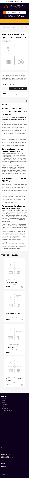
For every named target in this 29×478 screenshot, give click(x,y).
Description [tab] (4, 101)
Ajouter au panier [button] (22, 287)
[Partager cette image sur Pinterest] (14, 94)
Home (2, 27)
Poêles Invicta (12, 28)
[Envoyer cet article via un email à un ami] (16, 94)
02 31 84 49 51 (11, 16)
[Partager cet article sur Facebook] (9, 94)
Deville (3, 400)
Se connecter (15, 1)
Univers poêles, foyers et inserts (10, 27)
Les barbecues (5, 408)
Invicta (3, 402)
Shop (3, 406)
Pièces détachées (20, 27)
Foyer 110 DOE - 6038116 (10, 279)
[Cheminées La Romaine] (14, 8)
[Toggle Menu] (27, 21)
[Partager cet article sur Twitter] (11, 94)
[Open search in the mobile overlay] (14, 12)
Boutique (4, 398)
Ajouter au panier (18, 88)
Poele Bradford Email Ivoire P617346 (13, 344)
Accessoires (4, 404)
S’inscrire (20, 1)
